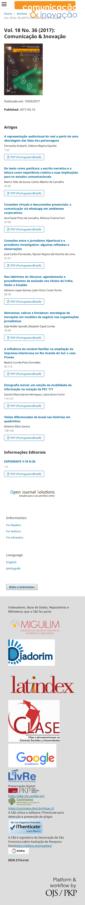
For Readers (13, 525)
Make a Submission (22, 587)
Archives (22, 13)
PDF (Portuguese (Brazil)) (25, 157)
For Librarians (14, 537)
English (11, 562)
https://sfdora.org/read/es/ (33, 846)
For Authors (13, 531)
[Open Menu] (4, 4)
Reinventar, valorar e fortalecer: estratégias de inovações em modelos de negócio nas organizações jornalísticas (41, 317)
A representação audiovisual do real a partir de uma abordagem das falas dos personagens (41, 138)
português (13, 568)
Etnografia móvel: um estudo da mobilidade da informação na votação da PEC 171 (38, 387)
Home (8, 13)
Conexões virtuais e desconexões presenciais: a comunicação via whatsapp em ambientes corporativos (37, 208)
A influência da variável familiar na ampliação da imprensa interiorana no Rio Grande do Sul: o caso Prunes (40, 353)
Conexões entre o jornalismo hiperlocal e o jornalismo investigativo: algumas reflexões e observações (36, 245)
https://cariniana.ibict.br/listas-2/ (31, 808)
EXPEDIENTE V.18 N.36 (19, 461)
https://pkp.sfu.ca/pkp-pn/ (26, 796)
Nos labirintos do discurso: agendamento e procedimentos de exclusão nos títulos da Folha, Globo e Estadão (38, 281)
